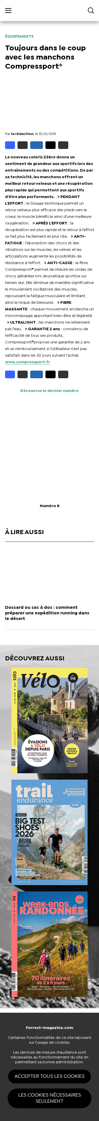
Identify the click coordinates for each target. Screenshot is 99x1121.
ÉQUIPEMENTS (19, 36)
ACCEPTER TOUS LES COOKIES (49, 1076)
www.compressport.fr (27, 362)
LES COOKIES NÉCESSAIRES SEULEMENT (49, 1098)
